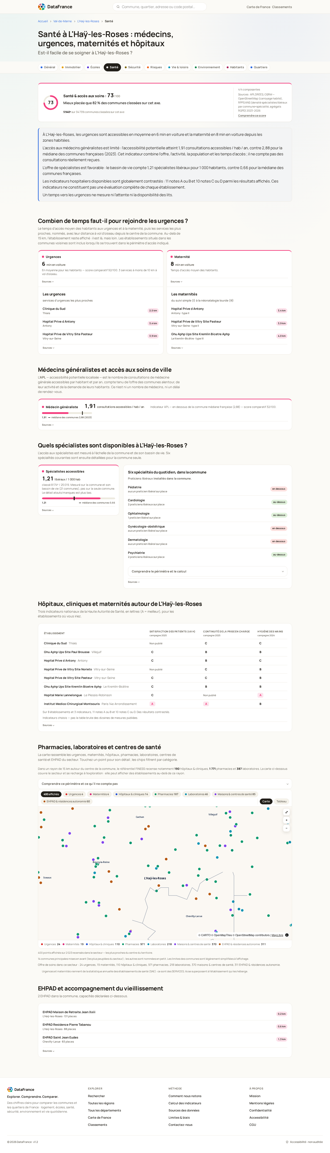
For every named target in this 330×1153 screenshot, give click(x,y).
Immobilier (73, 67)
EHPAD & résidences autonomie (68, 801)
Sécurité (134, 67)
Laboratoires (198, 794)
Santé (114, 67)
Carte (266, 801)
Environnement (209, 67)
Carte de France (99, 1118)
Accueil (43, 21)
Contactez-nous (180, 1125)
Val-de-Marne (62, 21)
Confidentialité (260, 1110)
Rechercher (96, 1096)
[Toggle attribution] (287, 935)
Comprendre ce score (252, 115)
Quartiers (260, 67)
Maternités (101, 794)
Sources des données (184, 1110)
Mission (254, 1096)
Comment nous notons (185, 1096)
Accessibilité (258, 1118)
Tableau (281, 801)
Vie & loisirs (180, 67)
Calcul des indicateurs (185, 1103)
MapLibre (277, 935)
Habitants (237, 67)
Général (49, 67)
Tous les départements (104, 1110)
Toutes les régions (101, 1103)
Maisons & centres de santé (236, 794)
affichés (51, 794)
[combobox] (162, 6)
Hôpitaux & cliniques (133, 794)
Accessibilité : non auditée (306, 1142)
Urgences (76, 794)
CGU (252, 1125)
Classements (282, 7)
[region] (165, 873)
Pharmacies (168, 794)
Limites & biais (179, 1118)
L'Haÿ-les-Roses (88, 21)
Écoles (95, 67)
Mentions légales (261, 1103)
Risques (156, 67)
